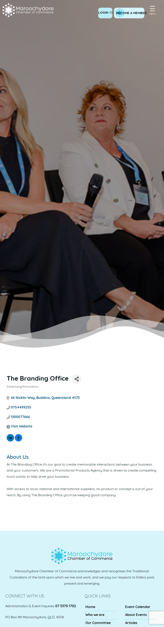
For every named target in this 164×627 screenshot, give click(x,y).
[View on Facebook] (18, 440)
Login (103, 12)
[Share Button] (76, 379)
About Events (136, 615)
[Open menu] (152, 8)
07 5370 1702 (65, 606)
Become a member (131, 13)
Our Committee (98, 623)
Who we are (94, 615)
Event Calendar (137, 607)
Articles (131, 623)
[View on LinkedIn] (10, 440)
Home (90, 607)
